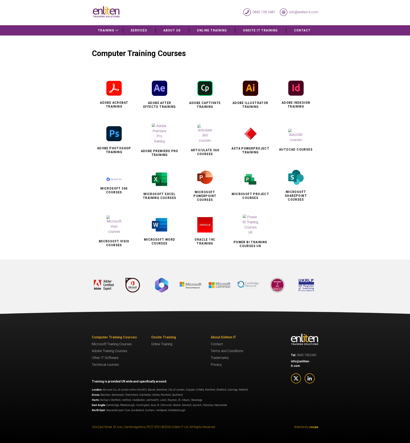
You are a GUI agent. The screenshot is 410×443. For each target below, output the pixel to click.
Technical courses (105, 365)
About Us (172, 30)
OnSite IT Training (260, 30)
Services (139, 30)
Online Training (212, 30)
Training (106, 30)
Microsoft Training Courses (112, 344)
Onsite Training (163, 337)
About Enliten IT (223, 337)
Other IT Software (105, 358)
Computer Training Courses (114, 337)
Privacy (216, 365)
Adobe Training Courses (109, 351)
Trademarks (220, 358)
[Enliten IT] (148, 12)
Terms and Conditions (227, 351)
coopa (313, 427)
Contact (302, 30)
